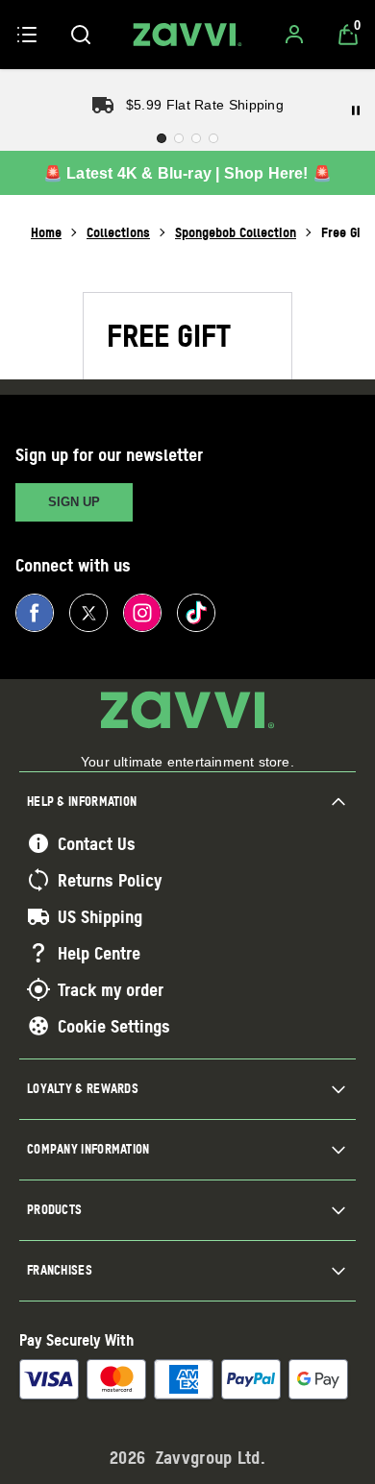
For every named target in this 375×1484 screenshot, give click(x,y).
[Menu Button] (26, 34)
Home (46, 232)
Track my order (110, 989)
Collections (118, 232)
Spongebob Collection (235, 232)
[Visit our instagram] (142, 613)
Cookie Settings (114, 1025)
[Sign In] (294, 34)
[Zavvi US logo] (187, 34)
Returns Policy (110, 879)
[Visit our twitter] (88, 613)
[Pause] (355, 110)
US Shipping (100, 916)
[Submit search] (80, 34)
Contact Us (97, 843)
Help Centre (99, 952)
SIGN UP (74, 502)
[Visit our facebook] (34, 613)
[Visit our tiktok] (196, 613)
